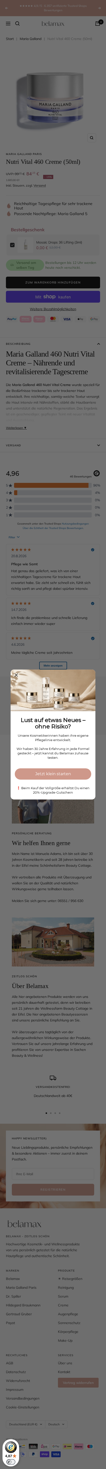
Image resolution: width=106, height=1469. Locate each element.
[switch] (10, 1462)
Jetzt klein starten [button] (53, 774)
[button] (16, 675)
